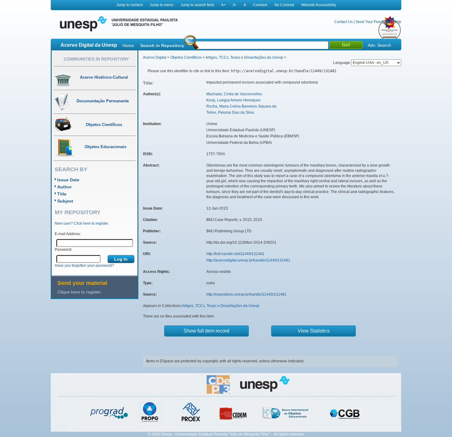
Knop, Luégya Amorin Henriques (233, 100)
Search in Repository (162, 45)
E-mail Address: (68, 234)
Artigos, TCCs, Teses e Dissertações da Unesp (244, 57)
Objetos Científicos (186, 57)
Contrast (260, 5)
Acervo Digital (154, 57)
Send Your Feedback (373, 22)
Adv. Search (379, 45)
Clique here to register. (79, 291)
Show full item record (206, 330)
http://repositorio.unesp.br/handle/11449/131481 (246, 294)
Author (64, 186)
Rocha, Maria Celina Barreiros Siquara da (241, 106)
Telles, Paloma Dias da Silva (230, 112)
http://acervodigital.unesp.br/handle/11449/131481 (248, 260)
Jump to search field (197, 5)
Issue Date (68, 179)
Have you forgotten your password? (84, 265)
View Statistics (314, 330)
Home (128, 45)
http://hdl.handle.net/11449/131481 (235, 254)
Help (397, 22)
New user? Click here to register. (82, 223)
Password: (63, 249)
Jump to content (129, 5)
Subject (65, 201)
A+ (223, 5)
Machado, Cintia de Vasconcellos (234, 94)
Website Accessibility (318, 5)
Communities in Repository (96, 59)
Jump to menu (161, 5)
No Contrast (284, 5)
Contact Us (343, 22)
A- (234, 5)
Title (61, 193)
